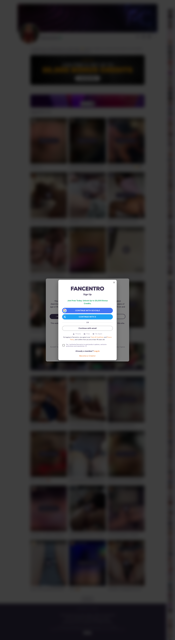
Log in (97, 351)
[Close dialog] (114, 282)
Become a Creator (87, 356)
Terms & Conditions (97, 337)
